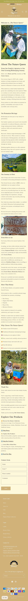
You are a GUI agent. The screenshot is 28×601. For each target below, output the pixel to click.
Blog (4, 513)
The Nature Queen (9, 596)
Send (6, 488)
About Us (5, 506)
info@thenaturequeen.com (10, 546)
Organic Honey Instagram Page (11, 552)
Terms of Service (7, 537)
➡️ (5, 430)
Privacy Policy (6, 530)
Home (4, 502)
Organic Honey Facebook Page (11, 550)
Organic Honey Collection (9, 516)
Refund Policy (6, 533)
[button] (14, 4)
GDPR (4, 526)
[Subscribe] (23, 576)
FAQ (4, 509)
